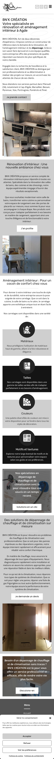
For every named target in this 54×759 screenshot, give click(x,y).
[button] (50, 718)
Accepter (27, 736)
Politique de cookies (16, 756)
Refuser (27, 743)
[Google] (37, 7)
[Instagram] (41, 7)
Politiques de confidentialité (34, 756)
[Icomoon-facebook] (46, 7)
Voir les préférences (27, 750)
